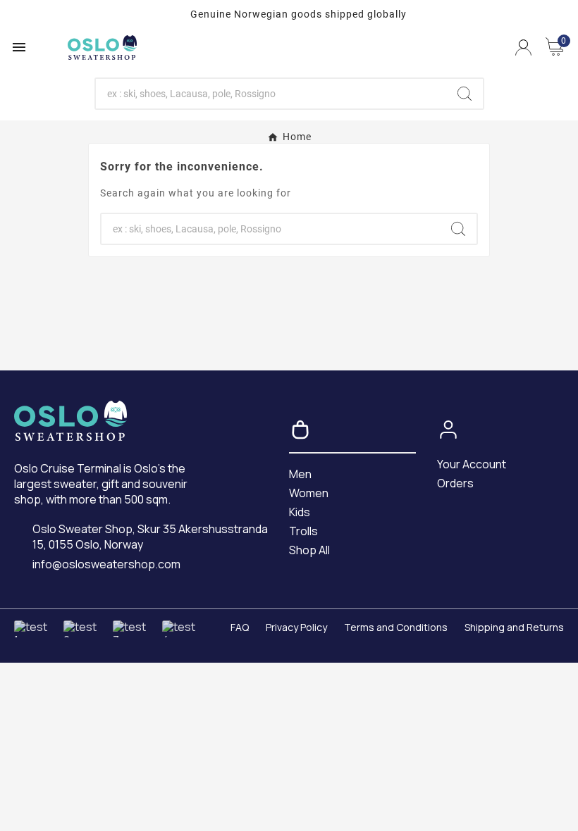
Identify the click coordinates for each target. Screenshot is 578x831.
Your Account (471, 464)
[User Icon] (523, 47)
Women (308, 493)
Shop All (309, 550)
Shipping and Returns (514, 627)
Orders (455, 483)
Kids (299, 512)
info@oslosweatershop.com (106, 564)
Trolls (303, 531)
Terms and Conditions (396, 627)
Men (300, 474)
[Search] (464, 93)
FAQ (239, 627)
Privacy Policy (296, 627)
